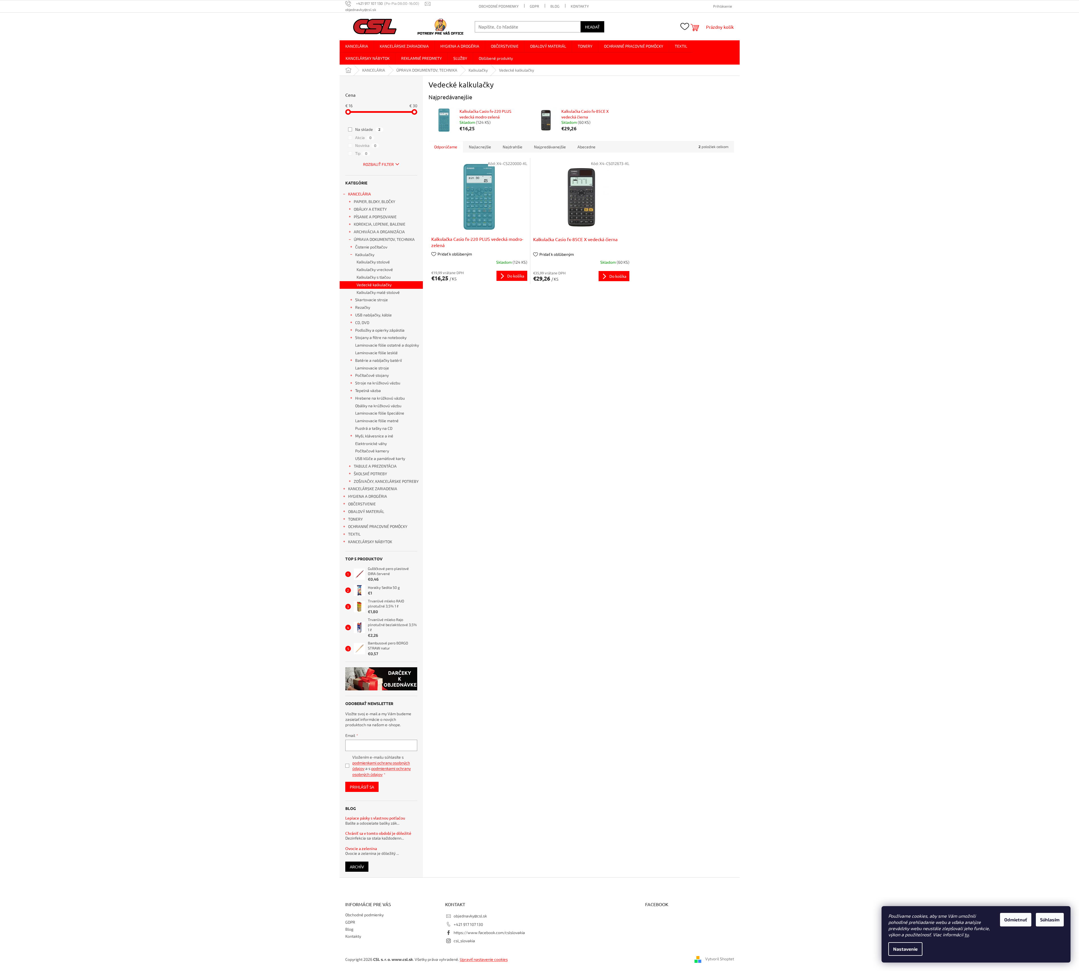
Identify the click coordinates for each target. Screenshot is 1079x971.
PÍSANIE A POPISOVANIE (375, 216)
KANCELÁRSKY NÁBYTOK (370, 541)
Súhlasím (1050, 919)
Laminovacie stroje (372, 367)
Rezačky (362, 307)
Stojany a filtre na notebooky (380, 337)
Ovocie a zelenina (361, 848)
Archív (357, 866)
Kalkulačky (364, 254)
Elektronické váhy (371, 443)
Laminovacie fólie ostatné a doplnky (387, 345)
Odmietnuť (1015, 919)
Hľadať (592, 26)
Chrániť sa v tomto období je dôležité (378, 833)
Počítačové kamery (372, 450)
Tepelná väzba (368, 390)
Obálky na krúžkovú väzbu (378, 405)
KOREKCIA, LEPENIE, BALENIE (379, 224)
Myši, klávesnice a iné (374, 435)
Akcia (363, 137)
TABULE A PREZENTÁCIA (375, 466)
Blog (554, 6)
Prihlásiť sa (362, 786)
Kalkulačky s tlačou (374, 277)
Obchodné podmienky (498, 6)
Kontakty (580, 6)
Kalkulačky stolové (373, 261)
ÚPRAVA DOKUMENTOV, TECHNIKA (384, 239)
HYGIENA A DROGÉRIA (367, 496)
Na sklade (368, 129)
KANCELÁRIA (359, 193)
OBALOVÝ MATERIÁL (366, 511)
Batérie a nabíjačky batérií (378, 360)
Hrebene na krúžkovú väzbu (380, 398)
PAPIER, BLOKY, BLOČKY (374, 201)
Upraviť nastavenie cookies (484, 959)
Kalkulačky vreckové (375, 269)
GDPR (534, 6)
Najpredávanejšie (550, 146)
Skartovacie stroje (371, 299)
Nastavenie (905, 949)
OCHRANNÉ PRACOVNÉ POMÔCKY (377, 526)
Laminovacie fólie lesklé (376, 352)
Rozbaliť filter (378, 164)
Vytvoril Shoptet (719, 959)
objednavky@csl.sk (470, 915)
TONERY (355, 519)
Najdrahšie (512, 146)
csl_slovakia (464, 940)
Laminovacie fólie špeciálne (379, 413)
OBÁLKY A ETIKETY (370, 209)
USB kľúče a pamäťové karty (380, 458)
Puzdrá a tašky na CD (373, 428)
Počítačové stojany (372, 375)
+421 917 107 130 (468, 924)
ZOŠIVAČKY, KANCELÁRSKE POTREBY (386, 481)
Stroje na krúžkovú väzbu (377, 382)
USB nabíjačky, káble (373, 314)
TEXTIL (354, 534)
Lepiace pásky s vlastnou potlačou (375, 818)
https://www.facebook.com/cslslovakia (489, 932)
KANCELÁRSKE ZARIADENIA (372, 488)
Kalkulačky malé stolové (378, 292)
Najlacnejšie (480, 146)
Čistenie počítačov (371, 247)
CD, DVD (362, 322)
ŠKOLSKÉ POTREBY (370, 473)
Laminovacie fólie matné (377, 420)
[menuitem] (357, 46)
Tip (361, 153)
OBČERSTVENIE (362, 503)
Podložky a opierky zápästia (380, 330)
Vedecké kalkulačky (374, 284)
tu (966, 934)
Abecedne (586, 146)
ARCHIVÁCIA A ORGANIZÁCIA (379, 231)
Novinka (365, 145)
